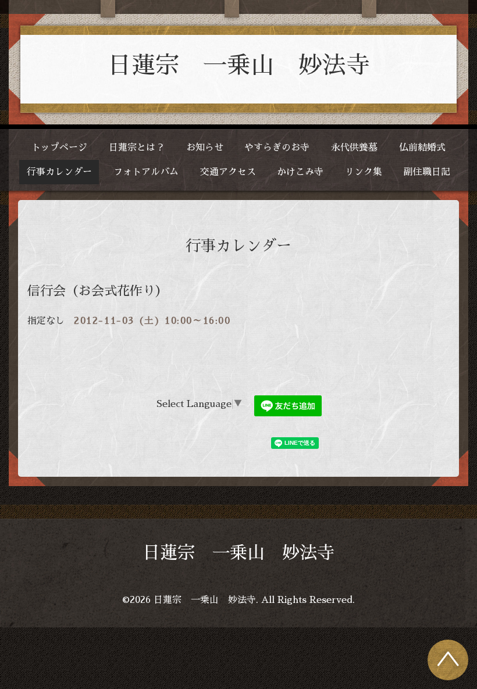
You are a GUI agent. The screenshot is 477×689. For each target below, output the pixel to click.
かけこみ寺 (300, 172)
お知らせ (204, 147)
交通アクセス (228, 172)
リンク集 (363, 172)
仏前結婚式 (422, 147)
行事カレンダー (59, 172)
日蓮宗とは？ (137, 147)
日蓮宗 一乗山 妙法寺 (239, 65)
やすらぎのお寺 (276, 147)
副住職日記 (427, 172)
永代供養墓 (354, 147)
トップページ (59, 147)
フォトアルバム (146, 172)
